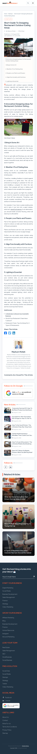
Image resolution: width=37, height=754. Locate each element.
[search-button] (28, 3)
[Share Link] (5, 333)
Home (5, 13)
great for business (16, 209)
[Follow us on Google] (18, 393)
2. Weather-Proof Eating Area (14, 69)
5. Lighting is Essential (12, 81)
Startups (10, 13)
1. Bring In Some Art (11, 65)
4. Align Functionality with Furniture (16, 77)
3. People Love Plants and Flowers (15, 73)
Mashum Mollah (18, 352)
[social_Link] (5, 467)
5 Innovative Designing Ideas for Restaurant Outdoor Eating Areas (18, 60)
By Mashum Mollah (11, 31)
